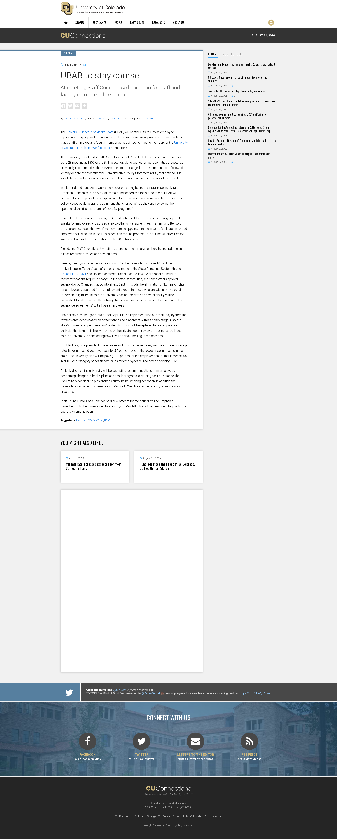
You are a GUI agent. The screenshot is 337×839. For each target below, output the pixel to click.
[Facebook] (63, 105)
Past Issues (137, 22)
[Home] (93, 8)
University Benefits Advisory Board (90, 132)
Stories (79, 22)
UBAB (107, 420)
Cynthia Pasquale (73, 118)
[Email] (77, 105)
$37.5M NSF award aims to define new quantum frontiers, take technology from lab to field (241, 103)
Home (66, 22)
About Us (178, 22)
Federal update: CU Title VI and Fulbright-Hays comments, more (239, 155)
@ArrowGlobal (151, 693)
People (118, 22)
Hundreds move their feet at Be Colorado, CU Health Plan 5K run (167, 466)
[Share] (84, 105)
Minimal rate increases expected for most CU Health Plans (93, 466)
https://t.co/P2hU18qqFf (101, 697)
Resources (158, 22)
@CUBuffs (119, 690)
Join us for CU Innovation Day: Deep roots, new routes (236, 91)
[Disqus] (131, 535)
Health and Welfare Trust (89, 420)
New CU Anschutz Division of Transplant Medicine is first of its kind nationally (242, 142)
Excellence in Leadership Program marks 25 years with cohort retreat (241, 66)
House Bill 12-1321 (73, 274)
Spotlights (99, 22)
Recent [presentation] (213, 54)
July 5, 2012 (101, 118)
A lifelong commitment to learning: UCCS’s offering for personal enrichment (237, 116)
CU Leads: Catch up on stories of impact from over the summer (237, 79)
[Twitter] (70, 105)
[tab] (213, 54)
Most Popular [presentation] (232, 54)
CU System (147, 118)
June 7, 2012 (116, 118)
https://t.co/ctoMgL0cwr (255, 693)
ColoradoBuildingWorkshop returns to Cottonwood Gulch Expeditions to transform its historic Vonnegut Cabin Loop (239, 129)
